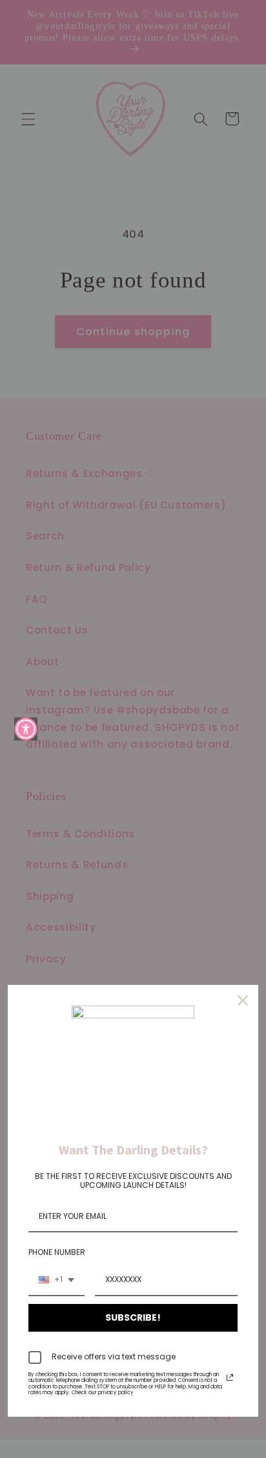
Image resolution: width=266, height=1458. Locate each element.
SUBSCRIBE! (133, 1317)
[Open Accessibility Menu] (25, 729)
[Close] (242, 1000)
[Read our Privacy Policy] (230, 1377)
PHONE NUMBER (56, 1252)
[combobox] (56, 1280)
